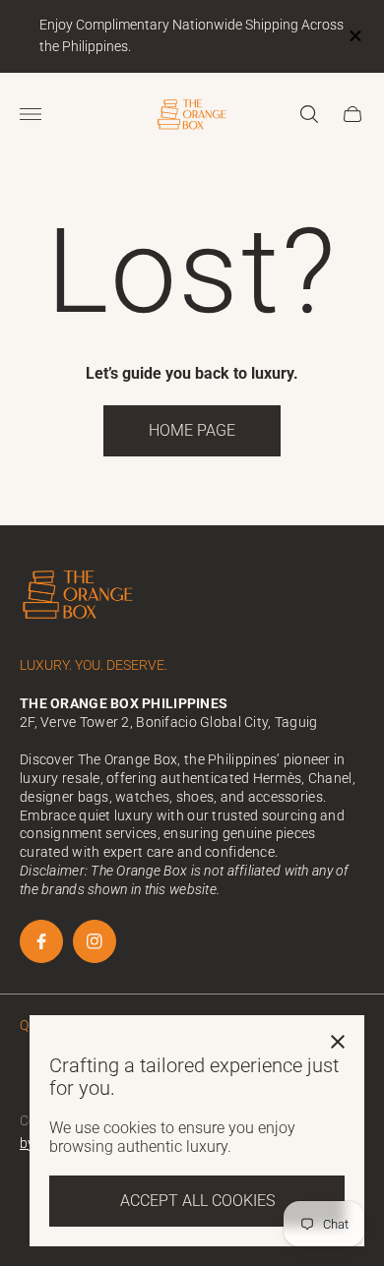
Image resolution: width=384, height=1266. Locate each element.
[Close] (337, 1041)
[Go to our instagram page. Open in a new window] (94, 941)
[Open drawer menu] (30, 114)
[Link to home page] (79, 596)
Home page (192, 430)
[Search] (309, 114)
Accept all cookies (197, 1200)
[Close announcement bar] (354, 36)
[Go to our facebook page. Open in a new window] (41, 941)
